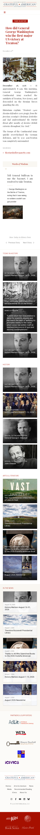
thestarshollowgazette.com (17, 152)
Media (9, 789)
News (31, 786)
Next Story (27, 243)
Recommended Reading (23, 789)
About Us (23, 792)
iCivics (14, 792)
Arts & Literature (20, 786)
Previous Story (14, 243)
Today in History (20, 21)
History (8, 786)
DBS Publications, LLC (22, 804)
